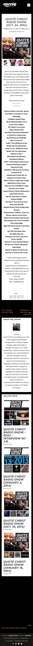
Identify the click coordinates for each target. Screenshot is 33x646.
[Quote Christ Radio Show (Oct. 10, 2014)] (16, 504)
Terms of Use (24, 638)
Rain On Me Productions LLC (12, 638)
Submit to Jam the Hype (21, 641)
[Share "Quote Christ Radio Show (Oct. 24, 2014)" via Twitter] (14, 297)
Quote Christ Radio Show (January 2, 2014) (14, 481)
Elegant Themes (13, 636)
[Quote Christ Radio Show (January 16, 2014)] (16, 545)
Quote (13, 29)
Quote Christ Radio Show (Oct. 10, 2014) (14, 523)
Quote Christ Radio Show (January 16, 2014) (14, 566)
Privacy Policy (9, 641)
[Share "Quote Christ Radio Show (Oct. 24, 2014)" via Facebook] (11, 297)
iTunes (16, 103)
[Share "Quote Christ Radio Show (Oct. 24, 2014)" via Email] (22, 297)
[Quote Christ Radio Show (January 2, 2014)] (16, 460)
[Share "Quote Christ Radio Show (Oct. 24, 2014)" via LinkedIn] (18, 297)
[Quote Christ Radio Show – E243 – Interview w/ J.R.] (16, 413)
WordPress (28, 636)
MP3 (16, 106)
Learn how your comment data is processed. (16, 626)
